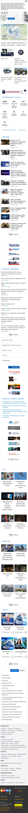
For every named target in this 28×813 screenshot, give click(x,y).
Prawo (2, 760)
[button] (25, 13)
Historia (11, 743)
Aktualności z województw (14, 728)
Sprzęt (16, 743)
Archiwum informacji (10, 130)
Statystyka (3, 751)
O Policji (3, 737)
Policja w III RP (4, 743)
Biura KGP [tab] (22, 670)
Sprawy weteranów (20, 782)
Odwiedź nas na (4, 790)
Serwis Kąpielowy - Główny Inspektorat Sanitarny (12, 714)
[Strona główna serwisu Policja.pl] (2, 13)
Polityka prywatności (4, 810)
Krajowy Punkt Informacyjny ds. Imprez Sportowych (12, 690)
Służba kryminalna (5, 675)
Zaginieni (3, 732)
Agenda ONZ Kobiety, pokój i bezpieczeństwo (11, 717)
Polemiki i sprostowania (6, 734)
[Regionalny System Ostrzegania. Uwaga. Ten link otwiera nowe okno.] (14, 454)
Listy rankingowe (5, 770)
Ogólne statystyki (12, 754)
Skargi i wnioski (10, 782)
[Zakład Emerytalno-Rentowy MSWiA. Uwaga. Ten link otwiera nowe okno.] (14, 459)
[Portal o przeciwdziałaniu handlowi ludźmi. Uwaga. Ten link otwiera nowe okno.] (14, 438)
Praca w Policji (4, 766)
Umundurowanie (5, 745)
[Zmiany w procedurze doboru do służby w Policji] (14, 91)
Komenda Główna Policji (7, 741)
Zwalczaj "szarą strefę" (6, 678)
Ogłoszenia (18, 768)
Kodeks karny (4, 756)
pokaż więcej (14, 235)
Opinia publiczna (5, 758)
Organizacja (17, 741)
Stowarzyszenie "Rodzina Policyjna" (9, 704)
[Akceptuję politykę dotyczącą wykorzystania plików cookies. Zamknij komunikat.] (26, 1)
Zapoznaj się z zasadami (5, 807)
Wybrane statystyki (21, 754)
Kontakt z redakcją (4, 799)
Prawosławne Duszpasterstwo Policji (9, 749)
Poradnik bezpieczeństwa (7, 719)
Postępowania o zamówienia (8, 775)
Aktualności (4, 728)
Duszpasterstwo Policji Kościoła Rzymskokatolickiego (13, 747)
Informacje (3, 754)
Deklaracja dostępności (19, 799)
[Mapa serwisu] (4, 13)
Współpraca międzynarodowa (18, 745)
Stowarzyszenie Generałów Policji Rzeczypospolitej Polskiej (14, 701)
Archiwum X (4, 730)
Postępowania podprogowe (7, 777)
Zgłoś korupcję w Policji (6, 683)
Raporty (19, 756)
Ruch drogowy (11, 730)
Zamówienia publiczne (6, 773)
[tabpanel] (14, 697)
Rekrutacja (13, 770)
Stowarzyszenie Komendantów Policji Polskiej (11, 706)
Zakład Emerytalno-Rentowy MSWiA (9, 709)
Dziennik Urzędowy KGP (7, 763)
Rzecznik (3, 782)
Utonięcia (22, 130)
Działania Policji (5, 726)
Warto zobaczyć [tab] (14, 670)
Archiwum (18, 777)
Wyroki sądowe (18, 763)
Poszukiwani (20, 730)
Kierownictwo (10, 739)
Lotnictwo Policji (11, 732)
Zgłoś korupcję (5, 680)
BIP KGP (20, 791)
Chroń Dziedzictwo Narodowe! (8, 685)
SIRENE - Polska (5, 688)
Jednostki (3, 739)
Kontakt (3, 780)
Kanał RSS (1, 790)
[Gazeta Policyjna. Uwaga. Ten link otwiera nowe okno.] (14, 245)
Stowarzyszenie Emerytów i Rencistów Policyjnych (12, 712)
